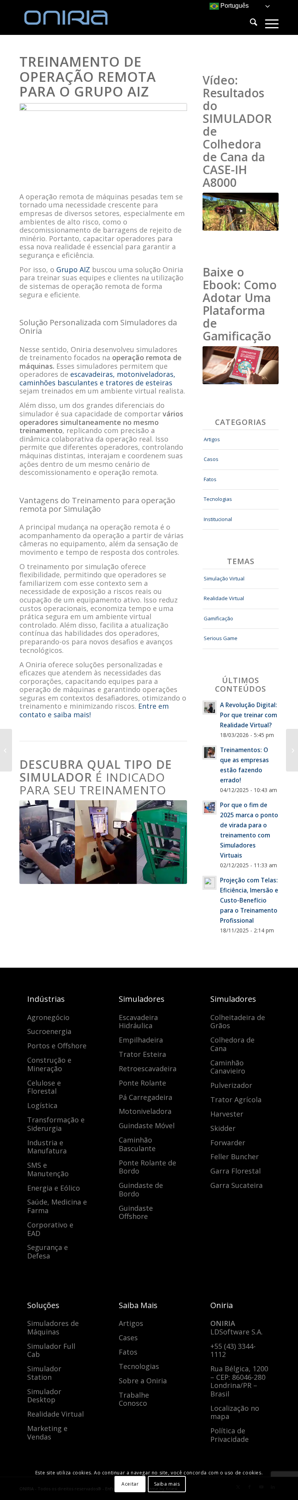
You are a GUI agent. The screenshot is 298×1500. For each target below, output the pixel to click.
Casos (211, 459)
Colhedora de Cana (232, 1044)
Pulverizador (231, 1085)
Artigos (212, 439)
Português (234, 5)
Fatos (210, 479)
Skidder (223, 1128)
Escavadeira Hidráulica (138, 1021)
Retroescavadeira (148, 1068)
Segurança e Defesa (47, 1251)
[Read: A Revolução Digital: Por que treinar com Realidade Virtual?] (210, 708)
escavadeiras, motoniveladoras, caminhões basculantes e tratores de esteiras (97, 378)
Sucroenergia (49, 1031)
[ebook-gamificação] (241, 365)
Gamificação (218, 618)
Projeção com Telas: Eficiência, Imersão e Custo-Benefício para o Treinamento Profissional (249, 900)
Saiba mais (167, 1484)
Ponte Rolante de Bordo (147, 1167)
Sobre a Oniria (143, 1380)
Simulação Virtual (224, 578)
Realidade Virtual (224, 598)
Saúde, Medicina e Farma (57, 1206)
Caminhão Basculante (137, 1144)
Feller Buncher (234, 1156)
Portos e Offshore (57, 1045)
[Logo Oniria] (77, 17)
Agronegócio (48, 1017)
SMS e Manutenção (48, 1169)
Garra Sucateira (236, 1185)
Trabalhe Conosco (134, 1399)
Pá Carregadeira (145, 1097)
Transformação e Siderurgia (56, 1124)
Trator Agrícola (236, 1099)
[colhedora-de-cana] (241, 212)
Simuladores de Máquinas (53, 1327)
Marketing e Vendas (47, 1432)
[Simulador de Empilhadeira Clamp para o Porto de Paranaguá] (6, 750)
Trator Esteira (142, 1054)
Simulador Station (44, 1373)
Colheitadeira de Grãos (237, 1021)
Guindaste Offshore (136, 1212)
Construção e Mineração (49, 1064)
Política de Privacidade (229, 1435)
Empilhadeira (141, 1039)
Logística (42, 1105)
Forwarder (227, 1142)
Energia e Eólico (53, 1188)
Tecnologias (218, 498)
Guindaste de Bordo (141, 1189)
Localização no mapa (234, 1412)
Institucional (218, 519)
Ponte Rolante (142, 1082)
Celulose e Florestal (44, 1087)
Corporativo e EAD (50, 1229)
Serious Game (220, 638)
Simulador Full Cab (51, 1350)
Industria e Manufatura (47, 1147)
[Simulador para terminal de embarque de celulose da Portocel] (292, 750)
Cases (128, 1337)
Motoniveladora (145, 1111)
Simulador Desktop (44, 1396)
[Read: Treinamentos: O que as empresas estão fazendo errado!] (210, 752)
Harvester (226, 1114)
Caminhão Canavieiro (227, 1067)
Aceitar (130, 1484)
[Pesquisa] (249, 23)
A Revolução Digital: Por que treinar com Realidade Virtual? (248, 715)
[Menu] (268, 23)
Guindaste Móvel (147, 1125)
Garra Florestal (235, 1170)
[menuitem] (249, 23)
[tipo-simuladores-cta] (103, 842)
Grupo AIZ (73, 269)
